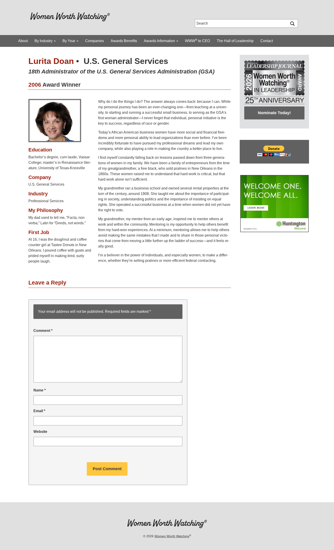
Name (39, 390)
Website (40, 432)
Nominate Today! (274, 113)
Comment (42, 331)
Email (39, 411)
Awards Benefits (124, 41)
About (23, 41)
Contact (266, 41)
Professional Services (46, 201)
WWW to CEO (197, 40)
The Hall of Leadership (235, 41)
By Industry (44, 41)
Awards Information (160, 41)
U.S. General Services (126, 61)
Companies (94, 41)
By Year (69, 41)
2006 (34, 84)
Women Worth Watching (172, 536)
